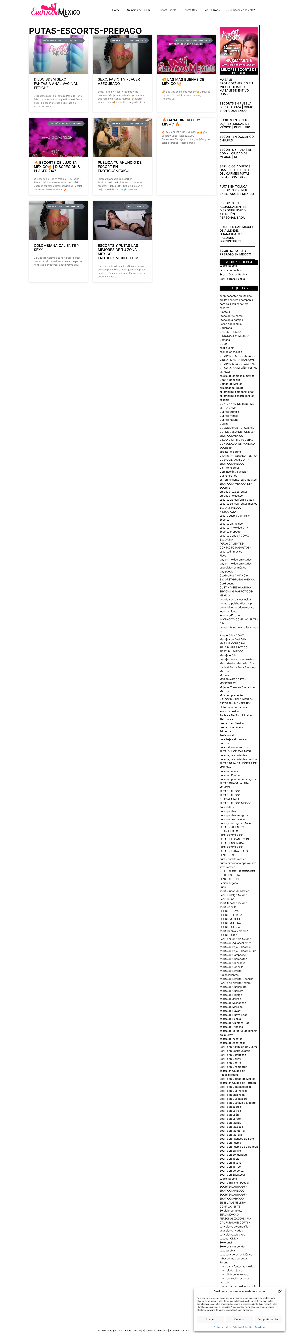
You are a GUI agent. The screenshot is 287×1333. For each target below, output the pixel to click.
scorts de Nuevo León (233, 1014)
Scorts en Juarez (230, 1106)
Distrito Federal (229, 467)
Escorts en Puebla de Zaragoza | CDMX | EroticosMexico (237, 107)
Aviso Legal (260, 1327)
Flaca (223, 555)
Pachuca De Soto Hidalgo (236, 715)
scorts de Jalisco (230, 998)
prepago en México (232, 723)
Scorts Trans (212, 10)
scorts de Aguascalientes (235, 943)
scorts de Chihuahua (232, 963)
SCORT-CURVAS (230, 911)
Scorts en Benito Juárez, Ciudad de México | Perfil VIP (235, 123)
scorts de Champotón (233, 959)
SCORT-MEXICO (230, 919)
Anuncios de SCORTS (139, 10)
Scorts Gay (190, 10)
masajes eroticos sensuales (237, 659)
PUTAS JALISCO (230, 791)
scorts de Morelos (231, 1006)
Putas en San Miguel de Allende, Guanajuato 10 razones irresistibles (237, 234)
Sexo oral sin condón (233, 1246)
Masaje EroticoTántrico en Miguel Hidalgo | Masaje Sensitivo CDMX (236, 87)
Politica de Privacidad (157, 1330)
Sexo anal (226, 1242)
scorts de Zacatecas (232, 1042)
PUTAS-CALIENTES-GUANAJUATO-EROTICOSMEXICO (232, 831)
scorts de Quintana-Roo (235, 1022)
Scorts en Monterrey (232, 1130)
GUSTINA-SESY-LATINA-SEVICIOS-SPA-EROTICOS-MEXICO (236, 591)
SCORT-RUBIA (228, 935)
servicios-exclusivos (232, 1234)
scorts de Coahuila (231, 967)
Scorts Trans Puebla (232, 278)
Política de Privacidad (243, 1327)
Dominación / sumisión (234, 471)
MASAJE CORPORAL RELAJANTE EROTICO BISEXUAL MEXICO (233, 647)
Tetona (224, 1262)
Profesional (227, 735)
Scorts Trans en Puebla (234, 1182)
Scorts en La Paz (230, 1110)
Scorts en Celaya (230, 1058)
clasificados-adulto (232, 387)
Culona (224, 423)
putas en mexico (230, 771)
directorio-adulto (230, 451)
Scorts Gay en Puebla (233, 274)
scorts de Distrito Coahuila (236, 979)
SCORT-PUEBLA (230, 927)
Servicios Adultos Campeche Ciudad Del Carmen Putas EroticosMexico (235, 172)
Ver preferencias (268, 1319)
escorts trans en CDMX (234, 535)
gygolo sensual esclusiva (235, 599)
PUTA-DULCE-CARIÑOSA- (236, 751)
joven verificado (230, 615)
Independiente (228, 611)
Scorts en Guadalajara (233, 1098)
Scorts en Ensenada (232, 1094)
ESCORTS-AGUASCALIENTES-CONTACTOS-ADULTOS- (235, 543)
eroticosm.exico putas (233, 491)
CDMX (224, 343)
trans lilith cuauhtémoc (234, 1274)
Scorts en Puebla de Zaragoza (239, 1146)
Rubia (223, 887)
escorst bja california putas (237, 499)
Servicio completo (231, 1210)
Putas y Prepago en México (237, 823)
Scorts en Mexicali (231, 1126)
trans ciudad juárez (232, 1270)
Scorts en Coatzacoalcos (235, 1086)
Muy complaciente (231, 695)
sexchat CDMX (229, 1238)
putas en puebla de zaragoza (238, 779)
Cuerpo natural (229, 419)
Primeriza (225, 731)
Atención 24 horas (231, 316)
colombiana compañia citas (237, 391)
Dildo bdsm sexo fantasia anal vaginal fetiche (56, 83)
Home (116, 10)
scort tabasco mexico (233, 903)
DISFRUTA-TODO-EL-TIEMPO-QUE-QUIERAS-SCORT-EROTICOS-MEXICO (238, 459)
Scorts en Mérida (230, 1122)
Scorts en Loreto (230, 1118)
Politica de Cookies (179, 1330)
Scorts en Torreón (231, 1166)
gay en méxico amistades (236, 559)
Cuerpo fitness (229, 415)
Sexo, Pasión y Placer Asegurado (119, 81)
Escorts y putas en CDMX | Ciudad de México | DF (236, 153)
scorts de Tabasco (231, 1026)
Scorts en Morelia (231, 1134)
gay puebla (227, 571)
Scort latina (227, 899)
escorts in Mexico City (234, 527)
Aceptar (211, 1319)
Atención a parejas (231, 320)
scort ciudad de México (234, 891)
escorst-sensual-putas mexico (238, 503)
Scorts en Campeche (233, 1054)
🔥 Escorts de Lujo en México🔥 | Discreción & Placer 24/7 (57, 166)
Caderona (226, 328)
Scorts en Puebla (230, 270)
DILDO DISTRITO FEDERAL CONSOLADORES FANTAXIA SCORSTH (237, 443)
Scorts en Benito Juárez (235, 1050)
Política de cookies (222, 1327)
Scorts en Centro (230, 1062)
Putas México (228, 807)
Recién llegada (229, 883)
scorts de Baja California (235, 947)
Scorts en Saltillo (230, 1150)
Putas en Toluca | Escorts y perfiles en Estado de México (237, 190)
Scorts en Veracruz (232, 1170)
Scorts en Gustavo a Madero (238, 1102)
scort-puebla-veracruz (234, 931)
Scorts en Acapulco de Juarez (239, 1046)
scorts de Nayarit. (231, 1010)
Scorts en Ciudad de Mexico (237, 1078)
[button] (280, 1291)
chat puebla (227, 347)
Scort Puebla (168, 10)
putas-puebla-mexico (233, 859)
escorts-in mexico (231, 551)
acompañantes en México (236, 296)
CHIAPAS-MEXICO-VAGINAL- (238, 363)
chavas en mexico (231, 351)
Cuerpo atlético (229, 411)
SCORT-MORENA (230, 923)
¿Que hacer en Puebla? (240, 10)
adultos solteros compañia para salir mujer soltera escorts (236, 304)
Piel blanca (226, 719)
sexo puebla (227, 1250)
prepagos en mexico (232, 727)
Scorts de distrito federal (235, 983)
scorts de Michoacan (233, 1002)
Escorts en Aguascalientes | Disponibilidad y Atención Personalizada (234, 210)
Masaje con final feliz (233, 639)
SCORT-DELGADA (231, 915)
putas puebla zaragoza (234, 815)
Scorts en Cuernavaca (233, 1090)
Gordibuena (227, 583)
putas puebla (228, 811)
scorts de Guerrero (231, 991)
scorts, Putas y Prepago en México (235, 252)
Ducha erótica (228, 475)
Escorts (224, 519)
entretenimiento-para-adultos (238, 479)
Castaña (225, 339)
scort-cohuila (228, 907)
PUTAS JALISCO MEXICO (235, 803)
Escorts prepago (230, 531)
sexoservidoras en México (236, 1254)
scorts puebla (228, 265)
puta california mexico (234, 747)
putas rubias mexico (232, 819)
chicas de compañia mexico (237, 375)
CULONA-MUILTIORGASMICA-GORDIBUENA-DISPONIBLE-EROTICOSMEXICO (239, 431)
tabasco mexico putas (233, 1258)
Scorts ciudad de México (235, 939)
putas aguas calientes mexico (238, 759)
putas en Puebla (230, 775)
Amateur (225, 312)
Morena (224, 675)
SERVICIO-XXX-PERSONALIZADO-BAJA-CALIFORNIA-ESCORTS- (235, 1218)
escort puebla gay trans (235, 515)
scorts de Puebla (230, 1018)
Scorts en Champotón (233, 1066)
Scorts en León (229, 1114)
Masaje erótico (229, 655)
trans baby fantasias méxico (237, 1266)
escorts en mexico (231, 523)
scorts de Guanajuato (233, 987)
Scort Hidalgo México (233, 895)
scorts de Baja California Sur (238, 951)
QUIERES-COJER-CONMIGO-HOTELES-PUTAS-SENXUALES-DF (238, 875)
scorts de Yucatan (231, 1038)
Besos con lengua (231, 324)
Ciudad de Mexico (231, 383)
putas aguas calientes (233, 755)
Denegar (239, 1319)
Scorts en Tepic (229, 1158)
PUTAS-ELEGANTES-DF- (235, 839)
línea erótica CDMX (232, 635)
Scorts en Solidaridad (233, 1154)
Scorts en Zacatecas (232, 1174)
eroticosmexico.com (232, 495)
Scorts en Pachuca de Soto (237, 1138)
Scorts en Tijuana (230, 1162)
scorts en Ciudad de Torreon (238, 1082)
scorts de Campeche (233, 955)
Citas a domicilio (230, 379)
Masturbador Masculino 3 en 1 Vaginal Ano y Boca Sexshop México (238, 667)
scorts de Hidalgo (231, 995)
